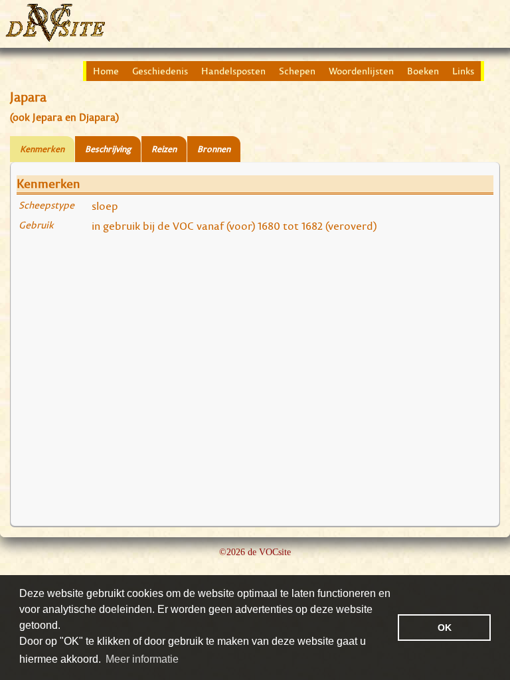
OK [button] (445, 627)
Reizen (164, 149)
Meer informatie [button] (142, 659)
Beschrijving (108, 149)
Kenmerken (42, 149)
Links (463, 71)
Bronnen (213, 149)
